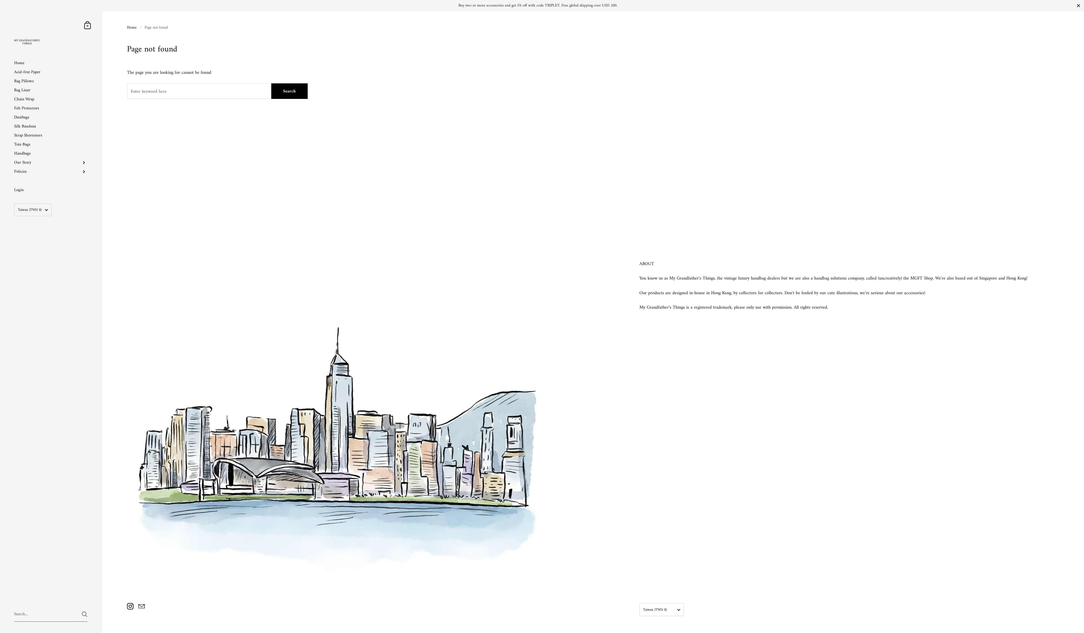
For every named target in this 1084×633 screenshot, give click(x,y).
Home (132, 27)
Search (289, 91)
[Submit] (85, 614)
